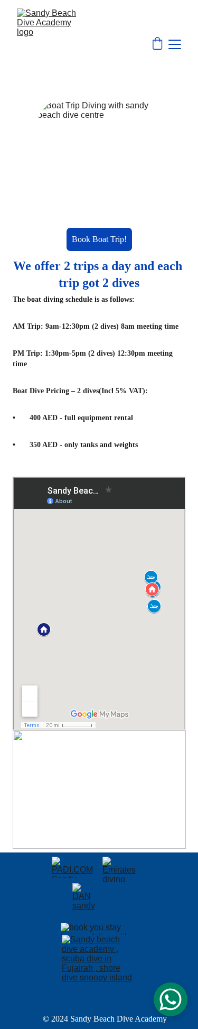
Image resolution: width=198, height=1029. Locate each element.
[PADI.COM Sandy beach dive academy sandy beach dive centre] (74, 867)
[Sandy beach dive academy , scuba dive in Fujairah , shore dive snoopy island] (99, 971)
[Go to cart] (157, 44)
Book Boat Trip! (99, 239)
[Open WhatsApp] (170, 999)
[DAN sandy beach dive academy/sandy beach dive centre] (84, 897)
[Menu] (174, 44)
